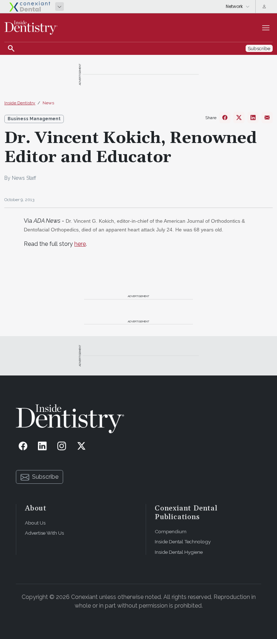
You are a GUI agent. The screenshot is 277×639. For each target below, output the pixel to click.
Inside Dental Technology (183, 541)
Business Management (34, 118)
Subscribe (45, 476)
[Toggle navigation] (266, 28)
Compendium (170, 531)
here (80, 243)
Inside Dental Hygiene (179, 552)
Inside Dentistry (19, 102)
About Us (35, 523)
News (48, 102)
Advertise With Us (44, 533)
